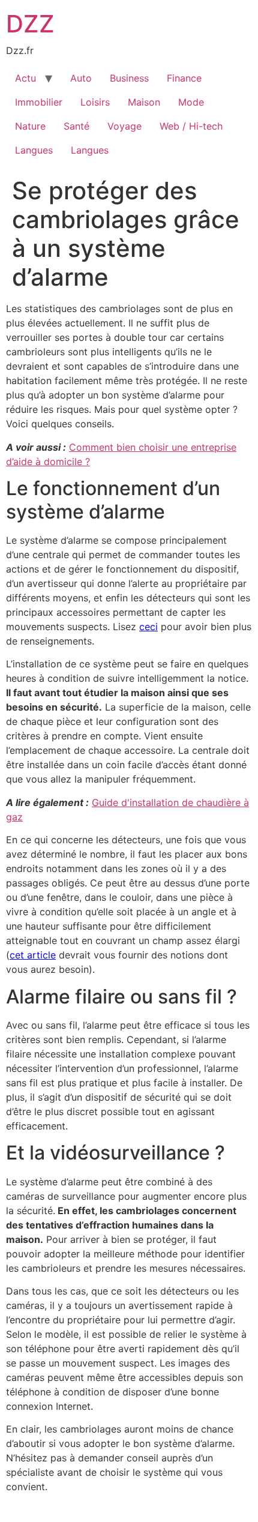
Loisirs (95, 102)
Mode (191, 102)
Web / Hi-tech (191, 126)
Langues (34, 150)
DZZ (30, 23)
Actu (25, 78)
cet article (33, 955)
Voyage (124, 126)
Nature (30, 126)
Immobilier (38, 102)
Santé (76, 126)
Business (129, 78)
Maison (144, 102)
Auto (81, 78)
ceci (148, 627)
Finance (184, 78)
